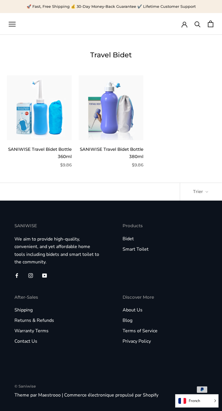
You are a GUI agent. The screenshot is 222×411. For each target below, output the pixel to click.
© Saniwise (25, 386)
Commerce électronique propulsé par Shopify (111, 395)
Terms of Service (140, 331)
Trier (198, 191)
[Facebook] (16, 275)
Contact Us (25, 341)
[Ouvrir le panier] (210, 24)
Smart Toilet (136, 249)
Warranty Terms (31, 331)
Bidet (128, 239)
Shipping (23, 310)
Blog (127, 320)
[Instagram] (30, 275)
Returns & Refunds (34, 320)
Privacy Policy (137, 341)
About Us (133, 310)
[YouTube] (44, 275)
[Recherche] (198, 24)
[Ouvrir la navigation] (12, 24)
